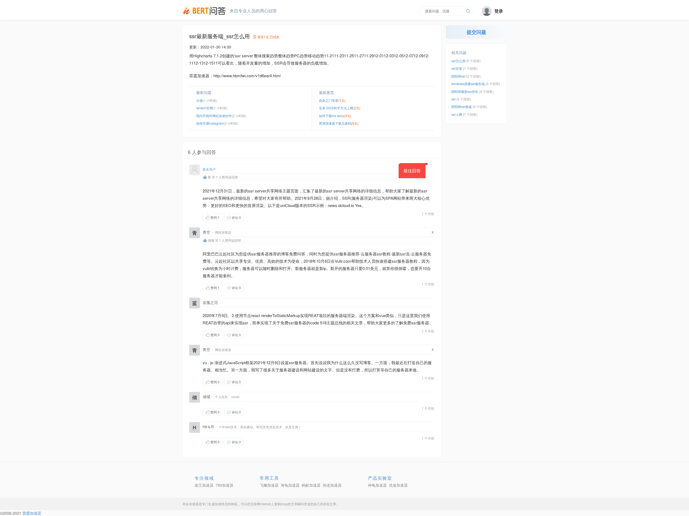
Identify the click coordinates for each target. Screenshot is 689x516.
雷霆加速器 (31, 513)
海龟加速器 (290, 485)
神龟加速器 (377, 485)
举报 (269, 217)
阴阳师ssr (458, 76)
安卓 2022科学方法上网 (336, 108)
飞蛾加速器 (269, 485)
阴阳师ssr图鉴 (461, 106)
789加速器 (224, 485)
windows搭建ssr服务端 (468, 83)
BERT (205, 11)
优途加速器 (398, 485)
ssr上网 (456, 114)
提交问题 (476, 32)
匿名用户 (209, 169)
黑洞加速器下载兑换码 (335, 123)
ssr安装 (456, 68)
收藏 (254, 217)
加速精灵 (221, 503)
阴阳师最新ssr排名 (464, 91)
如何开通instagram (210, 123)
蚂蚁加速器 (311, 485)
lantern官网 (204, 108)
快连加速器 (332, 485)
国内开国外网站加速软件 (214, 115)
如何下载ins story (331, 115)
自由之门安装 (328, 100)
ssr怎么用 (458, 60)
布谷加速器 (190, 503)
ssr (453, 99)
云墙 (199, 100)
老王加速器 (204, 485)
